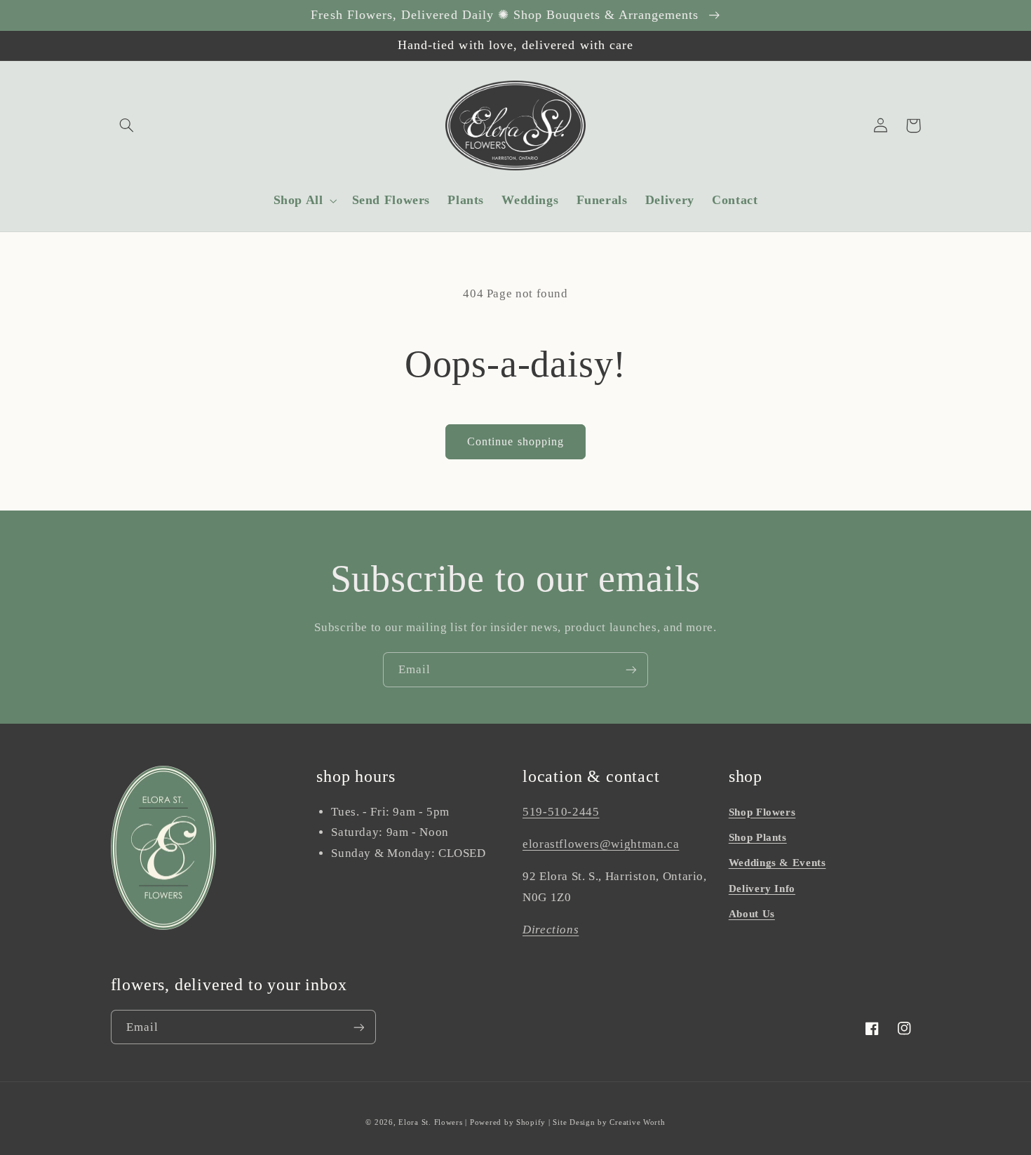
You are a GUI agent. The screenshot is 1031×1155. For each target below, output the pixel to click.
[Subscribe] (631, 669)
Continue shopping (515, 441)
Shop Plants (758, 837)
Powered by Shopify (508, 1122)
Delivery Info (762, 888)
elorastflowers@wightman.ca (601, 844)
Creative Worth (637, 1122)
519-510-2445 (561, 811)
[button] (127, 125)
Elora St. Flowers (430, 1122)
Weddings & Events (777, 862)
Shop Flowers (762, 812)
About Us (752, 913)
